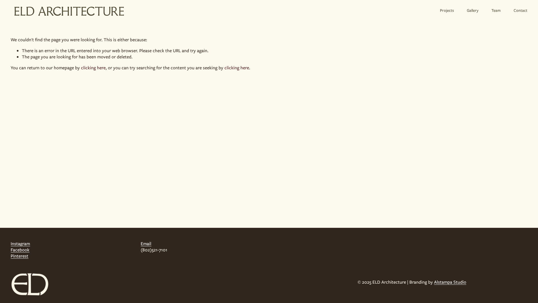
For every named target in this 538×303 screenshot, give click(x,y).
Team (496, 10)
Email (146, 244)
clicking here (93, 68)
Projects (447, 10)
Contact (520, 10)
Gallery (472, 10)
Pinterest (19, 256)
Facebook (20, 250)
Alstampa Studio (450, 282)
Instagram (20, 244)
